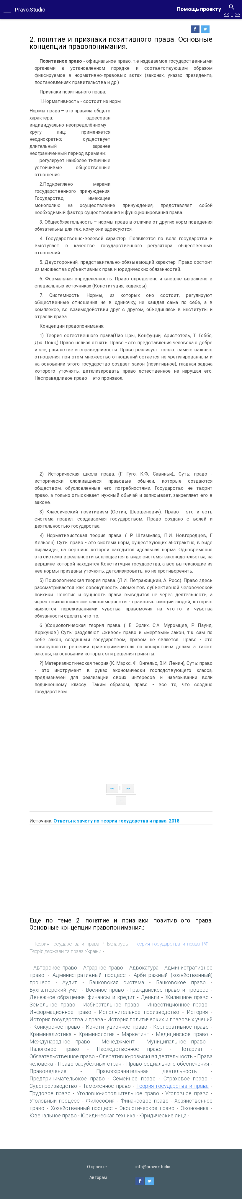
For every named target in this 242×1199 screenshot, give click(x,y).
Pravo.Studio (30, 10)
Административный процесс (89, 975)
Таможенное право (107, 1086)
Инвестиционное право (177, 1004)
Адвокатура (143, 967)
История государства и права (66, 1019)
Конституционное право (116, 1027)
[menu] (7, 9)
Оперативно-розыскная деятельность (146, 1056)
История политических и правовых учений (159, 1019)
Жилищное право (187, 997)
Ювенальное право (53, 1115)
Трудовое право (50, 1093)
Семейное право (134, 1078)
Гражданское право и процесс (169, 990)
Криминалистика (50, 1034)
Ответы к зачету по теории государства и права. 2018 (116, 821)
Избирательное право (111, 1004)
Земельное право (52, 1004)
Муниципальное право (176, 1041)
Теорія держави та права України (65, 951)
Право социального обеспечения (167, 1064)
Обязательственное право (62, 1056)
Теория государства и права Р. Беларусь (81, 944)
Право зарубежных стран (89, 1064)
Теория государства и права (172, 1086)
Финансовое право (144, 1101)
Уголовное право (187, 1093)
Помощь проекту (199, 9)
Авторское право (55, 967)
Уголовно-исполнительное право (118, 1093)
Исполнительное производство (139, 1012)
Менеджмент (118, 1041)
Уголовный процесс (55, 1101)
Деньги (150, 997)
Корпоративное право (181, 1027)
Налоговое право (54, 1049)
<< (226, 14)
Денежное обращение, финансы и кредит (82, 997)
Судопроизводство (53, 1086)
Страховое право (185, 1078)
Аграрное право (103, 967)
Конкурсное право (56, 1027)
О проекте (97, 1166)
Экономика (194, 1108)
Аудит (69, 982)
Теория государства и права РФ (171, 944)
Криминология (97, 1034)
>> (237, 14)
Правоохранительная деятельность (146, 1071)
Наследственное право (129, 1049)
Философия (100, 1101)
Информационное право (60, 1012)
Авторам (98, 1177)
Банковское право (181, 982)
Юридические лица (163, 1115)
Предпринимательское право (67, 1078)
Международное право (60, 1041)
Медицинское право (182, 1034)
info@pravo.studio (152, 1166)
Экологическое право (146, 1108)
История (197, 1012)
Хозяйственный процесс (82, 1108)
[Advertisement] (162, 151)
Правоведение (48, 1071)
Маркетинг (135, 1034)
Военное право (105, 990)
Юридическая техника (108, 1115)
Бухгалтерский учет (54, 990)
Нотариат (191, 1049)
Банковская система (116, 982)
